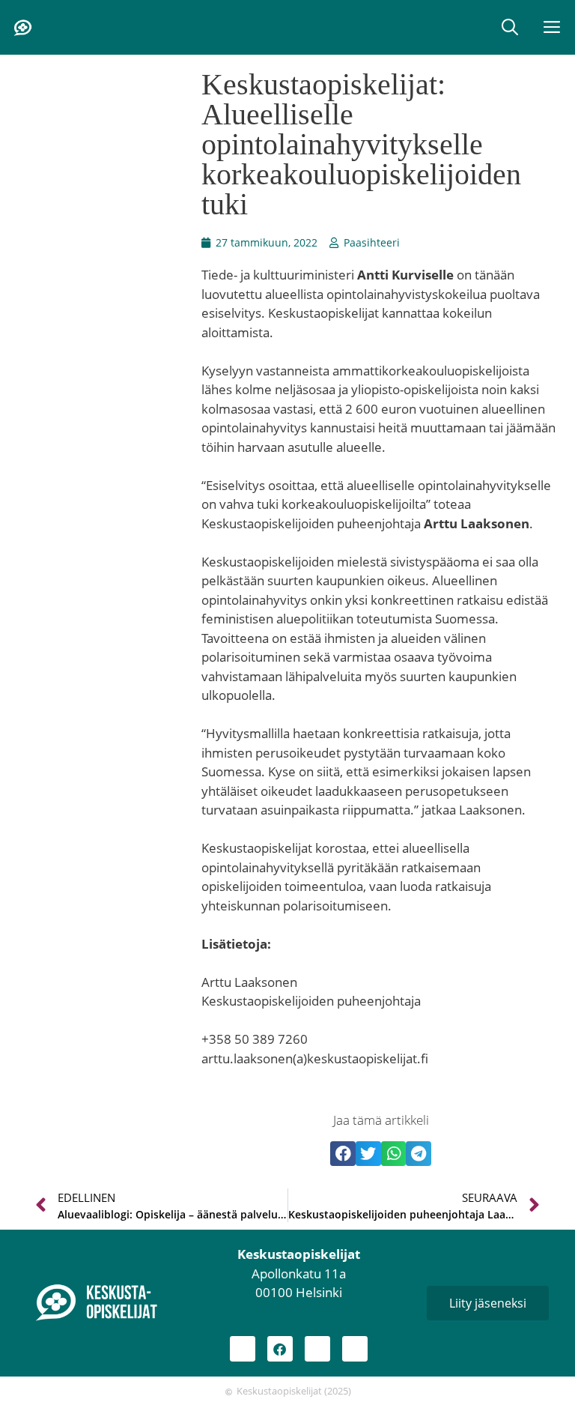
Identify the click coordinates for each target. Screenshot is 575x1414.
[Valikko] (553, 27)
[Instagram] (242, 1349)
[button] (510, 27)
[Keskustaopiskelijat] (22, 27)
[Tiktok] (355, 1349)
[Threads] (317, 1349)
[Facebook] (280, 1349)
